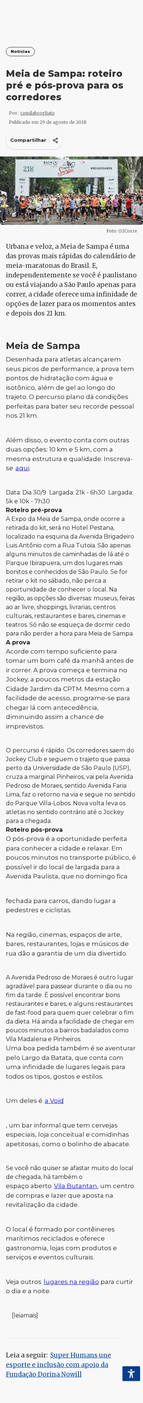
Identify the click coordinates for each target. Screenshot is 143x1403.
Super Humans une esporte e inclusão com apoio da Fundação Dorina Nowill (58, 1364)
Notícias (20, 51)
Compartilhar (28, 140)
